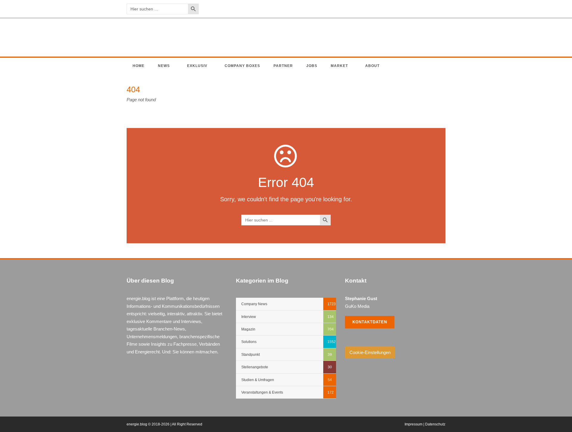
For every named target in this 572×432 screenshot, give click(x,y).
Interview (248, 317)
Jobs (311, 66)
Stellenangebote (254, 367)
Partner (283, 66)
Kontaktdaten (369, 322)
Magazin (248, 329)
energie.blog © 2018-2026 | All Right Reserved (164, 424)
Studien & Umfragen (257, 380)
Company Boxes (242, 66)
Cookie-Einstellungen (370, 352)
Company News (254, 304)
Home (138, 66)
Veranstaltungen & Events (262, 392)
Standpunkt (250, 355)
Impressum (413, 424)
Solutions (249, 342)
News (164, 66)
